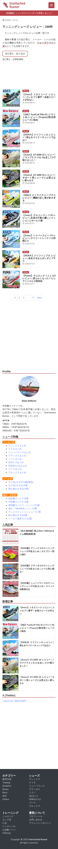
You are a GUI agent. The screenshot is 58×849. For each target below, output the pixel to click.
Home (8, 20)
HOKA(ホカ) (35, 799)
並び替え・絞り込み (15, 53)
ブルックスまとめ (17, 472)
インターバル (9, 826)
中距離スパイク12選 (18, 501)
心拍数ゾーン (9, 829)
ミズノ (32, 792)
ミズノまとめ (15, 459)
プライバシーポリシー (40, 823)
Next (39, 297)
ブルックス (34, 806)
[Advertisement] (29, 338)
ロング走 (6, 819)
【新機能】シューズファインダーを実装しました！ (29, 13)
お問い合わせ (35, 819)
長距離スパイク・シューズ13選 (24, 505)
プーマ (32, 802)
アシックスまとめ (17, 445)
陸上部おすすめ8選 (17, 515)
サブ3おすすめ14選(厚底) (20, 482)
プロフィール (35, 816)
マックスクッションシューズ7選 (24, 512)
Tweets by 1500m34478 (14, 701)
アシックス (34, 779)
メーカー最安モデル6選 (20, 518)
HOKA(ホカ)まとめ (17, 465)
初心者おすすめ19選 (18, 489)
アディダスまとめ (17, 455)
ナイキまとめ (15, 449)
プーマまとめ (15, 469)
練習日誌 (6, 779)
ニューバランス (37, 786)
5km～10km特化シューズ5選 (22, 508)
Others (5, 799)
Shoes (25, 91)
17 (33, 297)
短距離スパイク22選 (18, 498)
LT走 (4, 823)
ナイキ (32, 782)
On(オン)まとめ (16, 462)
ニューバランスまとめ (19, 452)
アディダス (34, 789)
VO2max (6, 833)
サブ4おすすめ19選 (18, 485)
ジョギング (8, 816)
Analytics (6, 786)
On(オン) (33, 796)
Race (4, 792)
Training (6, 782)
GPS (4, 796)
